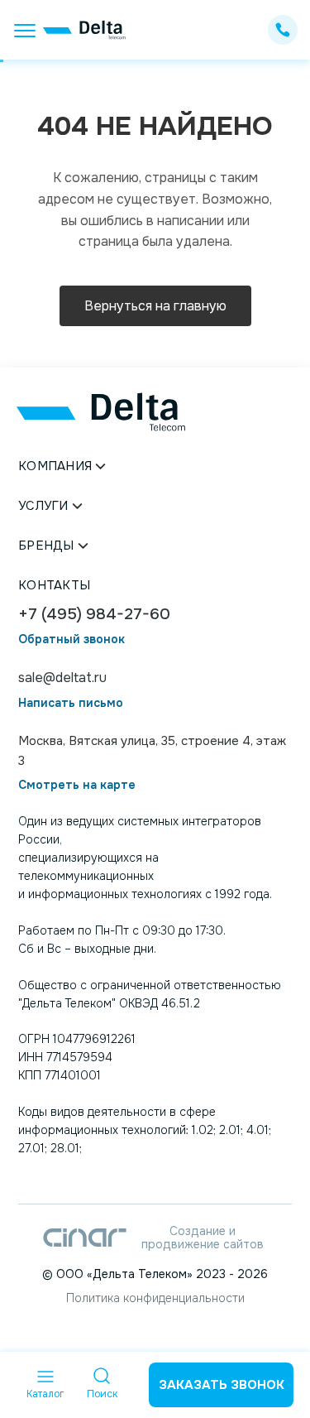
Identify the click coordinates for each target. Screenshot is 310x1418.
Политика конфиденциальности (155, 1298)
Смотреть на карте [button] (77, 785)
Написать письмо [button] (70, 703)
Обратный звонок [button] (71, 639)
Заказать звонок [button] (221, 1385)
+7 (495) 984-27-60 (94, 614)
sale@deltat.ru (62, 677)
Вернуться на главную (155, 306)
